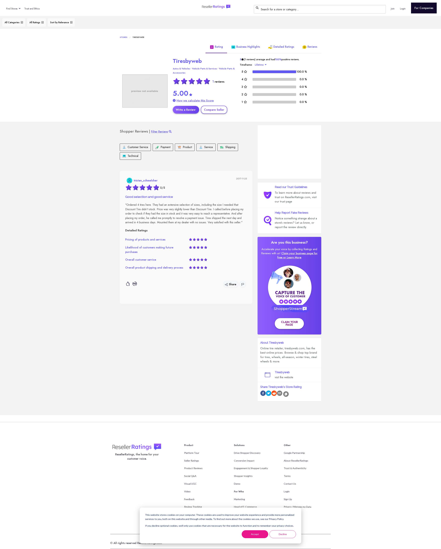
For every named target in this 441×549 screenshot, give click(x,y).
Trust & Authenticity (295, 468)
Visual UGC (190, 483)
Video (187, 491)
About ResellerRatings (296, 460)
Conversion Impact (244, 460)
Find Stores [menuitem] (11, 8)
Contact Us (290, 483)
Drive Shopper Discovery (247, 452)
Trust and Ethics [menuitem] (32, 8)
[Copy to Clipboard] (286, 394)
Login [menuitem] (403, 8)
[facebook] (263, 393)
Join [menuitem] (392, 8)
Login (287, 491)
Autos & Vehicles (181, 68)
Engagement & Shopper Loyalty (251, 468)
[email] (279, 393)
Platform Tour (191, 452)
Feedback (189, 499)
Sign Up (288, 499)
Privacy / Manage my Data (297, 506)
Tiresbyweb (187, 61)
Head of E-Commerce (245, 506)
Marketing (239, 499)
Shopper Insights (243, 475)
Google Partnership (294, 452)
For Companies (423, 8)
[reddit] (274, 393)
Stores (123, 37)
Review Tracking (193, 506)
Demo (237, 483)
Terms (287, 475)
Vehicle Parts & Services (204, 68)
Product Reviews (193, 468)
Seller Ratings (191, 460)
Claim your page (289, 323)
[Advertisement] (289, 152)
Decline (283, 534)
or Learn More (292, 257)
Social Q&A (190, 475)
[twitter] (268, 393)
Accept (255, 534)
